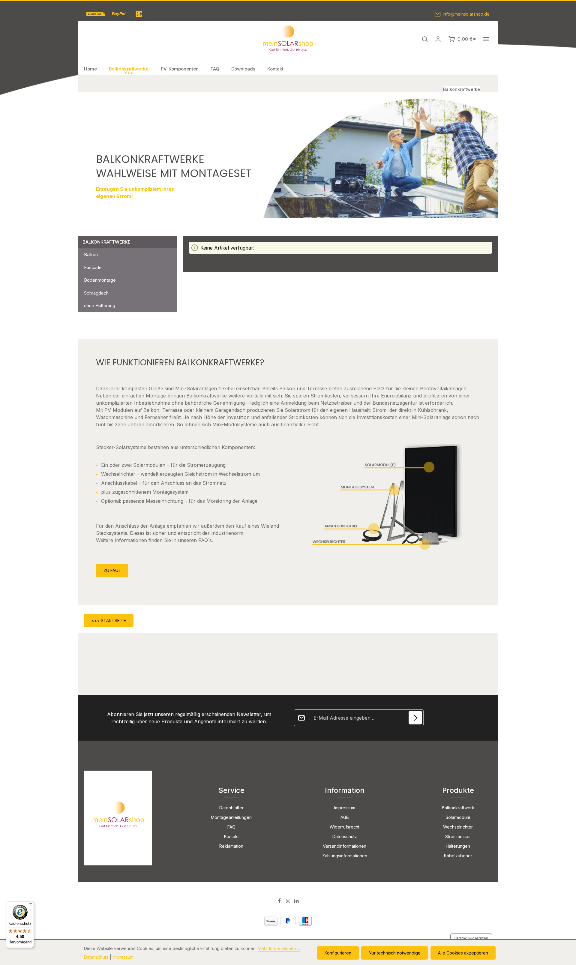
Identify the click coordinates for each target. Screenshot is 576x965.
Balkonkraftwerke (106, 242)
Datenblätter (231, 807)
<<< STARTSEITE (109, 620)
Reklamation (231, 846)
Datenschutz (344, 836)
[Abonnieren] (415, 717)
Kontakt (231, 836)
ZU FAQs (112, 570)
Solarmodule (458, 817)
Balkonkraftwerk (458, 807)
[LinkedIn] (296, 901)
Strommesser (458, 836)
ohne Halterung (99, 305)
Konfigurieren (338, 952)
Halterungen (458, 846)
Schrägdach (96, 293)
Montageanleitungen (231, 817)
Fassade (93, 267)
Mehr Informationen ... (279, 948)
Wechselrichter (458, 826)
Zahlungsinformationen (344, 855)
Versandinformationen (344, 846)
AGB (344, 817)
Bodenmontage (100, 280)
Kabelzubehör (458, 855)
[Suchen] (425, 39)
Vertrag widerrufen (471, 938)
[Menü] (30, 905)
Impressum (344, 807)
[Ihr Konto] (438, 39)
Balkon (91, 254)
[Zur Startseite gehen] (288, 39)
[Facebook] (280, 901)
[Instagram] (289, 901)
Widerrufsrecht (344, 826)
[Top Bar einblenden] (486, 39)
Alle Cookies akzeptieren (463, 952)
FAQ (231, 826)
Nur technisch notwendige (395, 952)
